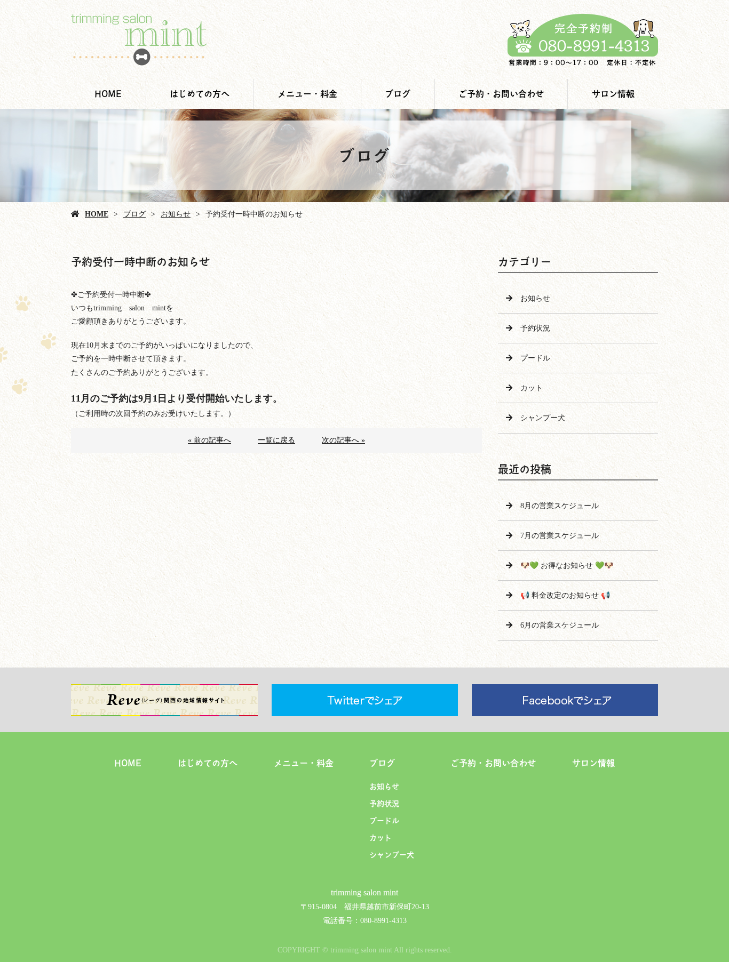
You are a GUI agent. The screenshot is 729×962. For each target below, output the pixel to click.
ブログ (397, 93)
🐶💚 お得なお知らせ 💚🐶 (566, 566)
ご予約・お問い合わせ (501, 93)
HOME (108, 93)
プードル (535, 358)
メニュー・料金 (307, 93)
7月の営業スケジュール (559, 536)
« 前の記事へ (209, 440)
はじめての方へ (199, 93)
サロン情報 (613, 93)
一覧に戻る (276, 440)
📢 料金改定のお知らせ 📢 (565, 595)
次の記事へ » (343, 440)
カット (531, 388)
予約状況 (535, 328)
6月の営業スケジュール (559, 625)
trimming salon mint (364, 892)
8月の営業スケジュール (559, 506)
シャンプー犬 (542, 418)
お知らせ (176, 214)
